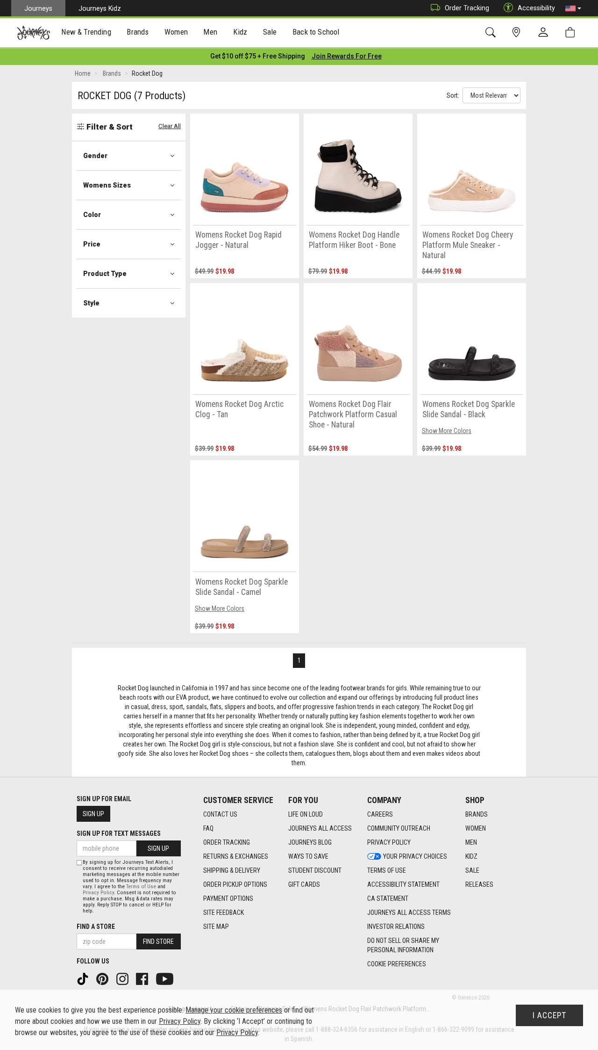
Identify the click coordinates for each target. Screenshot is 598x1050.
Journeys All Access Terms (409, 912)
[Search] (492, 32)
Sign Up (93, 814)
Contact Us (220, 814)
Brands (476, 814)
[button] (573, 8)
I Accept (549, 1015)
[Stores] (518, 32)
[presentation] (86, 33)
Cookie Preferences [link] (396, 964)
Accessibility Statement (403, 884)
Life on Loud (305, 814)
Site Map (216, 926)
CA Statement (387, 898)
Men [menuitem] (210, 31)
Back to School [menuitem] (315, 31)
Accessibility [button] (536, 8)
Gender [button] (95, 155)
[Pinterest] (103, 978)
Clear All (169, 126)
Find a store (96, 926)
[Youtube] (165, 978)
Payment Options (228, 898)
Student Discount (315, 870)
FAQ (208, 828)
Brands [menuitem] (138, 31)
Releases (479, 884)
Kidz (471, 856)
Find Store (158, 941)
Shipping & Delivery (231, 870)
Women (475, 828)
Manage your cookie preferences (233, 1010)
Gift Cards (304, 884)
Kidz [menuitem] (240, 31)
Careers (380, 814)
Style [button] (91, 303)
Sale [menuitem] (270, 31)
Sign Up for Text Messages (119, 833)
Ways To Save (308, 856)
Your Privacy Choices (415, 856)
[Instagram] (123, 978)
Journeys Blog (310, 842)
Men (471, 842)
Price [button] (91, 244)
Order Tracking (467, 8)
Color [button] (92, 214)
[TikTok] (84, 978)
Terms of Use (386, 870)
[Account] (545, 33)
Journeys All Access (320, 828)
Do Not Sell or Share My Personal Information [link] (403, 945)
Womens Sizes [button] (107, 185)
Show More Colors (446, 430)
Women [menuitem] (176, 31)
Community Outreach (398, 828)
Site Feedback (223, 912)
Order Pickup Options (235, 884)
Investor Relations (396, 926)
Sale (472, 870)
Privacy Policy (389, 842)
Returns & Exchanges (235, 856)
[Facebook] (143, 978)
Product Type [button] (105, 273)
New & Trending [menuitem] (86, 31)
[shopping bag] (572, 32)
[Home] (33, 32)
